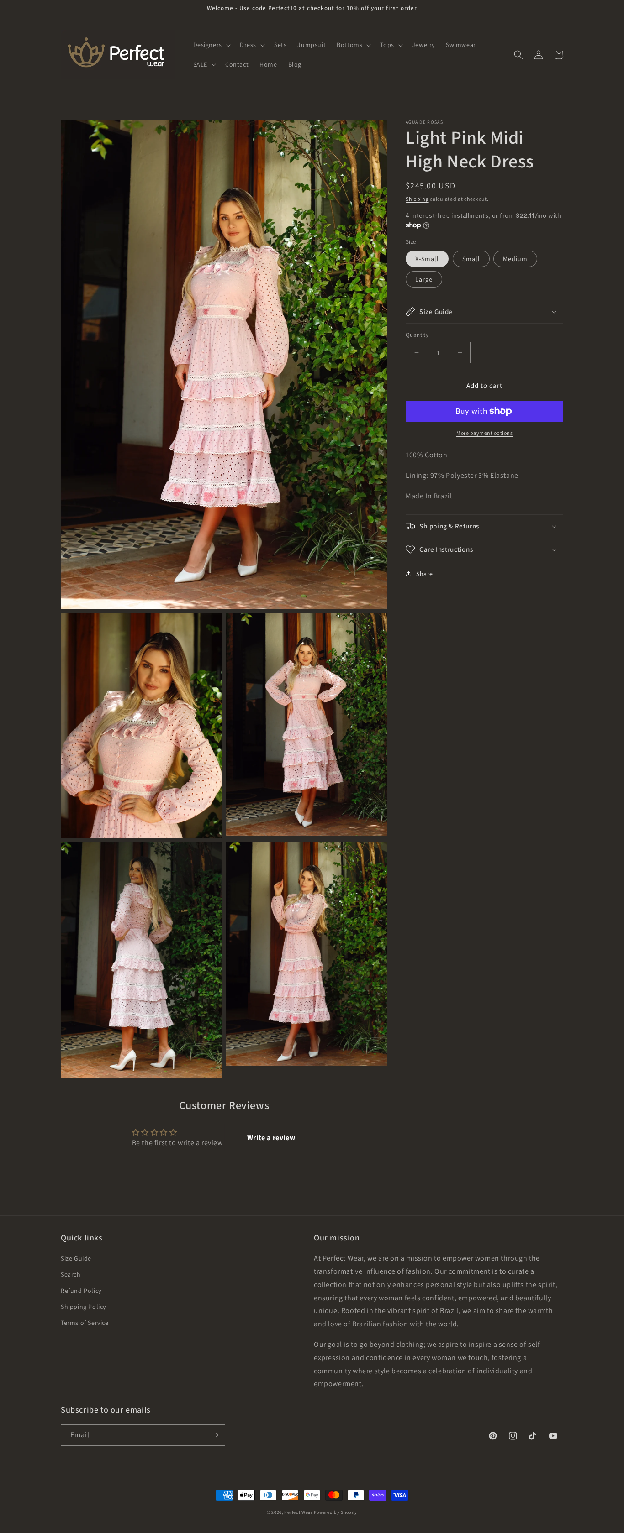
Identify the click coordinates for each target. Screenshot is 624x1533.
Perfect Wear (298, 1512)
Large (424, 279)
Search (71, 1274)
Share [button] (424, 574)
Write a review (271, 1137)
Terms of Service (85, 1322)
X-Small (427, 259)
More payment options (484, 432)
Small (471, 259)
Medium (515, 259)
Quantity (417, 335)
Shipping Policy (83, 1307)
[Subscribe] (215, 1435)
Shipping (417, 198)
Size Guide (76, 1258)
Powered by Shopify (336, 1512)
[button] (211, 44)
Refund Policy (81, 1291)
